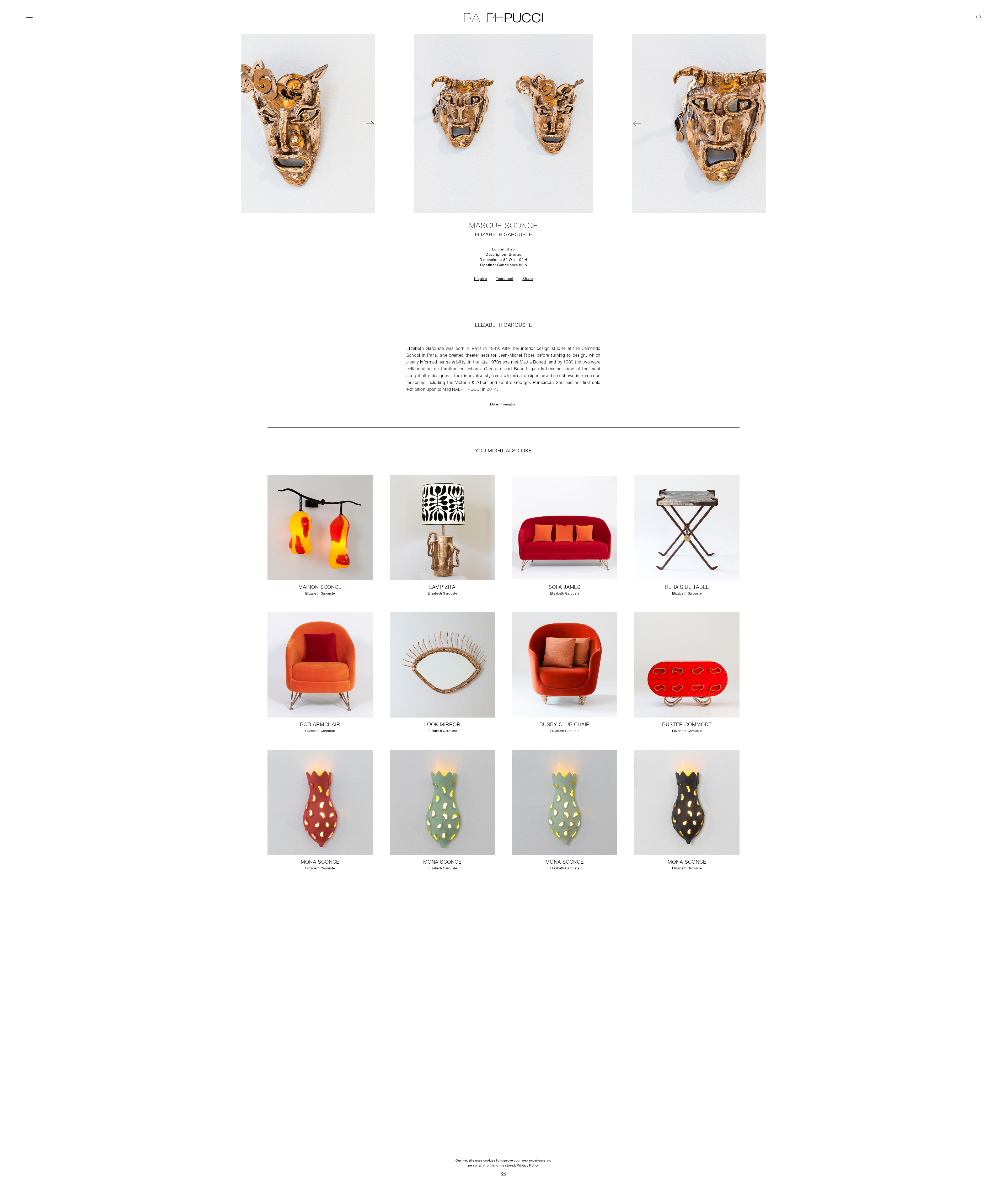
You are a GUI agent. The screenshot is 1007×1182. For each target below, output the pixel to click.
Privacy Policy (528, 1165)
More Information (503, 404)
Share (527, 279)
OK (503, 1173)
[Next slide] (558, 123)
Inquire (480, 279)
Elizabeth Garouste (503, 235)
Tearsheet (504, 279)
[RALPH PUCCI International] (503, 18)
